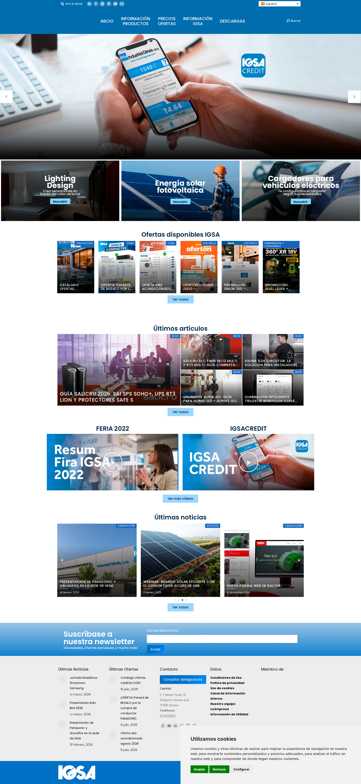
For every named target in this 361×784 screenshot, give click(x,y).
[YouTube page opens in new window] (115, 3)
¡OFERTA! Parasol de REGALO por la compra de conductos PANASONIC (135, 708)
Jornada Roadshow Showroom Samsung (83, 683)
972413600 (167, 716)
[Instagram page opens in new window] (102, 3)
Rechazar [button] (219, 769)
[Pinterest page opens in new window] (109, 3)
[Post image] (62, 679)
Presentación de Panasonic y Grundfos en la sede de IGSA (84, 730)
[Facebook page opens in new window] (96, 3)
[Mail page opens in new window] (122, 3)
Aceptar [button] (199, 769)
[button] (62, 267)
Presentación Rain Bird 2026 (83, 705)
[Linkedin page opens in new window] (89, 3)
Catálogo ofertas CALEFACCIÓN (133, 680)
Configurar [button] (241, 769)
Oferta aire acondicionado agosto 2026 (131, 738)
